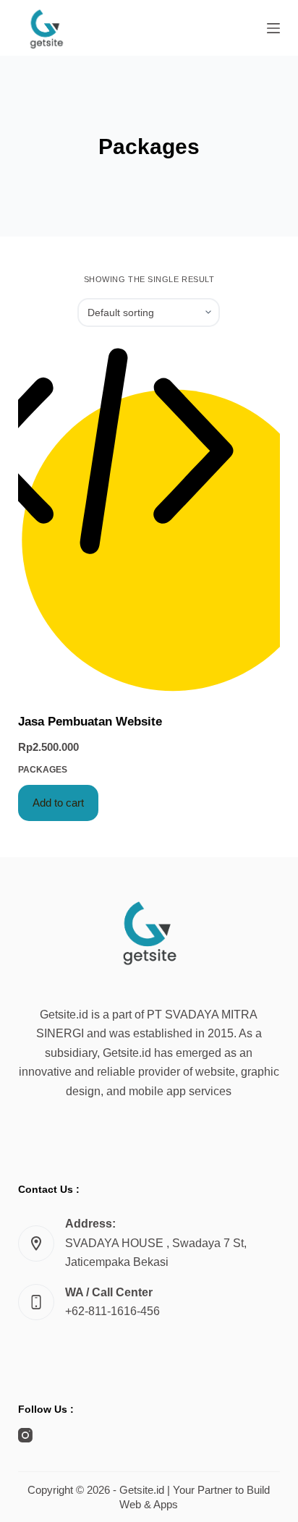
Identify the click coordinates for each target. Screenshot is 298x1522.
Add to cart (58, 802)
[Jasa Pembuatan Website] (149, 519)
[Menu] (273, 28)
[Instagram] (25, 1435)
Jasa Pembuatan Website (90, 721)
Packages (42, 770)
